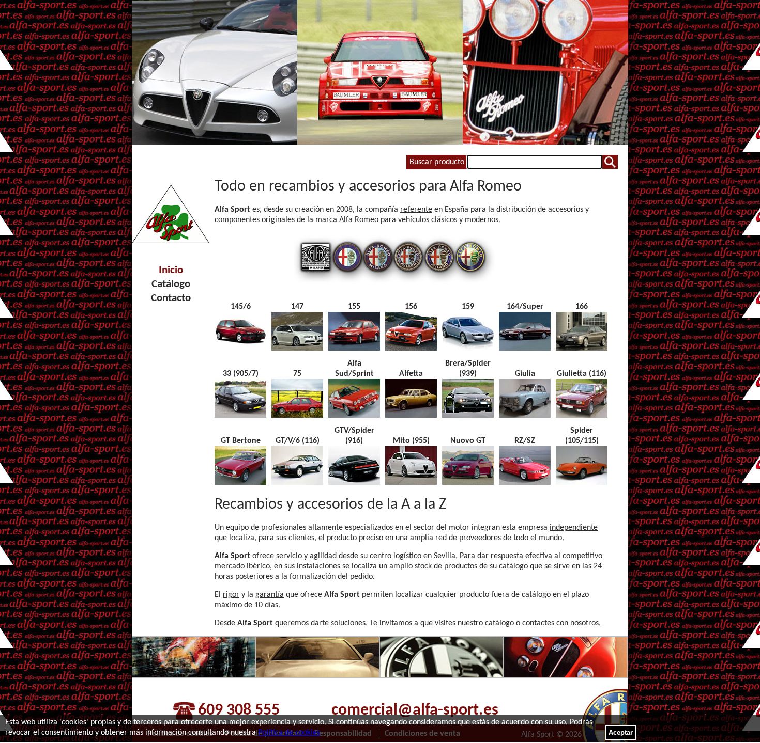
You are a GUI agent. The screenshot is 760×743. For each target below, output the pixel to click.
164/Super (525, 307)
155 (354, 307)
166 (581, 307)
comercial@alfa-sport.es (414, 710)
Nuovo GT (467, 441)
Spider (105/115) (582, 435)
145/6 (241, 307)
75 (297, 374)
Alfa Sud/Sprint (354, 368)
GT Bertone (241, 441)
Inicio (171, 270)
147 (297, 307)
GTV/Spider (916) (354, 435)
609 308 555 (239, 710)
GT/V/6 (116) (298, 441)
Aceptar (621, 732)
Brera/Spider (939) (468, 368)
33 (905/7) (241, 374)
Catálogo (170, 284)
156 (411, 307)
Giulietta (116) (581, 374)
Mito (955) (411, 441)
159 (468, 307)
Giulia (525, 374)
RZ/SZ (524, 441)
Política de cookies (289, 733)
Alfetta (411, 374)
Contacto (171, 298)
